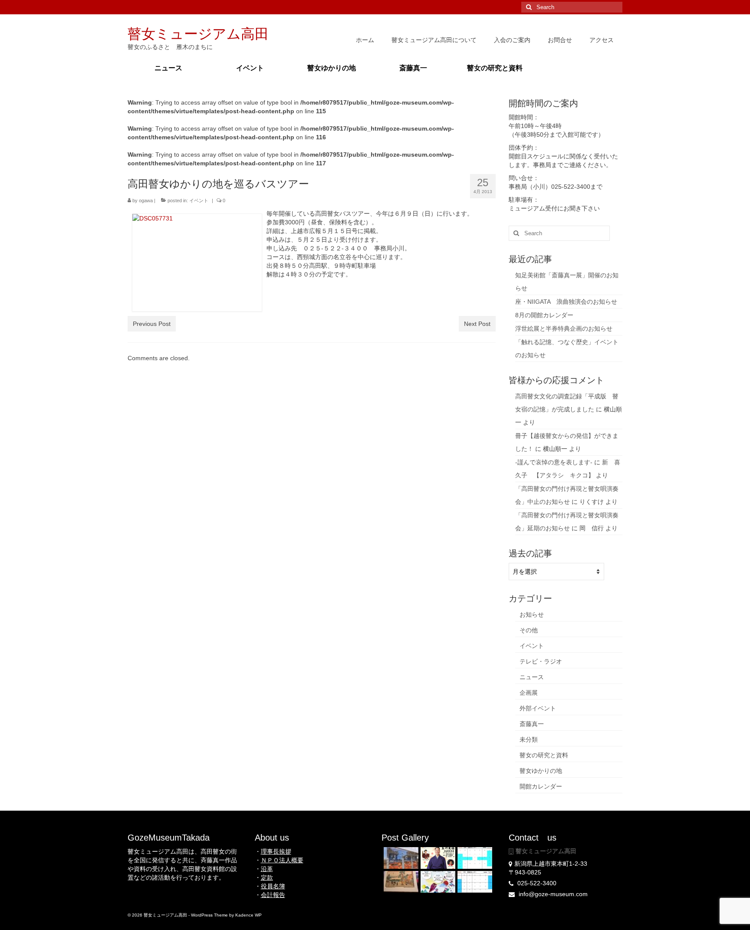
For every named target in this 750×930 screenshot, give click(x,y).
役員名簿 (273, 886)
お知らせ (532, 614)
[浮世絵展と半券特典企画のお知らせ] (400, 882)
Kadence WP (248, 915)
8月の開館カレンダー (544, 315)
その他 (529, 630)
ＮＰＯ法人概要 (282, 860)
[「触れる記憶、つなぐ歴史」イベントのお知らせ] (436, 882)
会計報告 (273, 894)
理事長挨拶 (276, 851)
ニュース (532, 677)
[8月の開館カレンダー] (473, 858)
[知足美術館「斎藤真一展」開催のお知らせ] (400, 858)
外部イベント (538, 708)
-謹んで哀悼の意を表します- (553, 462)
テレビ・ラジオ (541, 661)
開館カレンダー (541, 786)
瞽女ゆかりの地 (541, 770)
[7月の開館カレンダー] (473, 882)
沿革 (267, 868)
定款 (267, 877)
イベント (198, 200)
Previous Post (152, 323)
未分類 (529, 739)
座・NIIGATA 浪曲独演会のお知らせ (566, 301)
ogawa (146, 200)
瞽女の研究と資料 (544, 755)
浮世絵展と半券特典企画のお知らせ (563, 328)
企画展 (529, 692)
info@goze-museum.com (552, 894)
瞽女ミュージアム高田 (198, 34)
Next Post (477, 323)
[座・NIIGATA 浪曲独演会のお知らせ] (436, 858)
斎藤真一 (532, 723)
